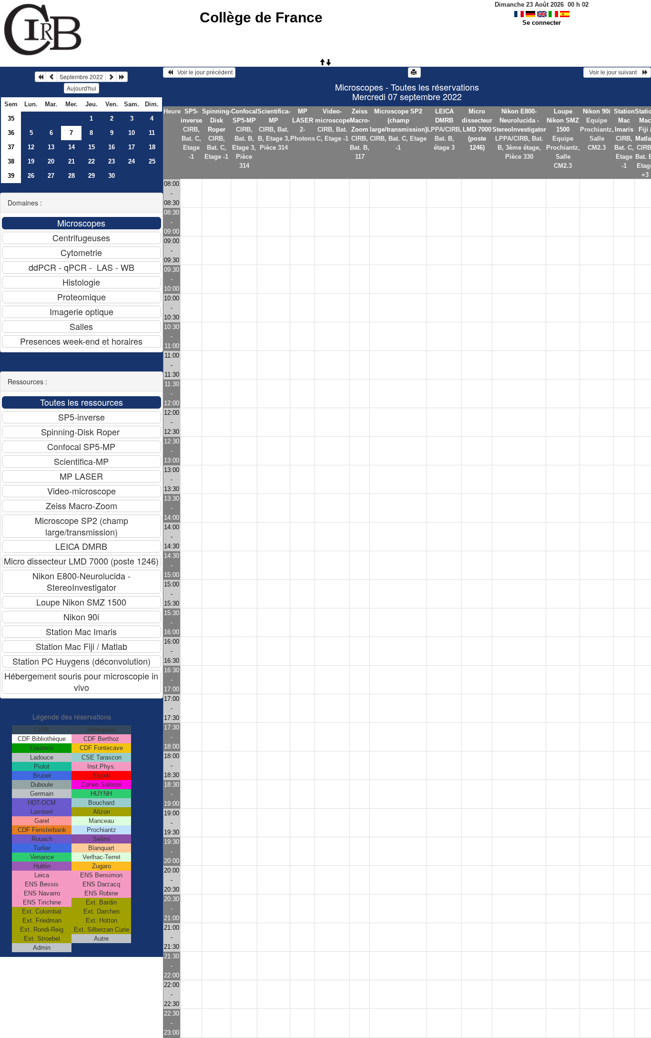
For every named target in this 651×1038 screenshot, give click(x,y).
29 (91, 175)
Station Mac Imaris (624, 120)
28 (71, 175)
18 (152, 147)
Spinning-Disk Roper (216, 120)
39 (11, 175)
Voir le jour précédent (203, 72)
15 (91, 147)
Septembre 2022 (81, 76)
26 (31, 175)
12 (31, 147)
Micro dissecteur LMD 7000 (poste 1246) (477, 129)
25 (152, 161)
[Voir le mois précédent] (51, 77)
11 (152, 132)
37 (11, 147)
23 (111, 161)
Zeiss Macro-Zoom (360, 120)
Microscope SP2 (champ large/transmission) (398, 120)
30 (111, 175)
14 (71, 147)
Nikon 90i (596, 111)
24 (131, 161)
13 (51, 147)
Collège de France (261, 17)
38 (11, 161)
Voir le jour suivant (614, 72)
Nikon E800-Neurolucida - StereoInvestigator (519, 120)
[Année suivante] (122, 77)
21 (71, 161)
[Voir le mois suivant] (111, 77)
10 (131, 132)
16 (111, 147)
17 (131, 147)
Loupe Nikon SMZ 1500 (563, 120)
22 (91, 161)
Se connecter (541, 22)
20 (51, 161)
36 (11, 132)
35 (11, 118)
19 (31, 161)
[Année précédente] (40, 77)
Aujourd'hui (81, 88)
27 (51, 175)
